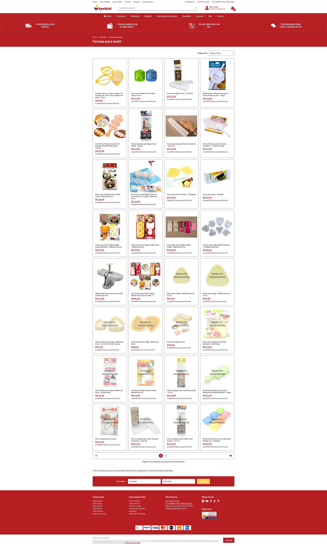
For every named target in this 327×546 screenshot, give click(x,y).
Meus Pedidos (105, 2)
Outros (220, 16)
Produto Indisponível (181, 275)
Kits (210, 16)
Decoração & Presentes (167, 16)
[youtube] (207, 501)
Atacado (199, 16)
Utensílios (186, 16)
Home (95, 2)
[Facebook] (210, 501)
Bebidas (148, 16)
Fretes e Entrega (135, 506)
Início (109, 16)
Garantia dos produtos (137, 509)
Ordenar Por (202, 53)
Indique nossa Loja (99, 514)
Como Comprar (134, 501)
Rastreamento (148, 2)
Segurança (133, 511)
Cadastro (136, 2)
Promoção (120, 16)
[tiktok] (214, 501)
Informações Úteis (137, 497)
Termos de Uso (134, 503)
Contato (128, 2)
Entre (211, 9)
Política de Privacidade (137, 514)
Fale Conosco (97, 503)
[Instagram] (203, 501)
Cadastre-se (220, 9)
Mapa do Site (97, 506)
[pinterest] (218, 501)
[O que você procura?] (195, 8)
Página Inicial (97, 501)
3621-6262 (203, 2)
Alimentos (135, 16)
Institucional (98, 497)
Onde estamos (98, 511)
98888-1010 (223, 2)
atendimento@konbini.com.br (176, 509)
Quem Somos (117, 2)
